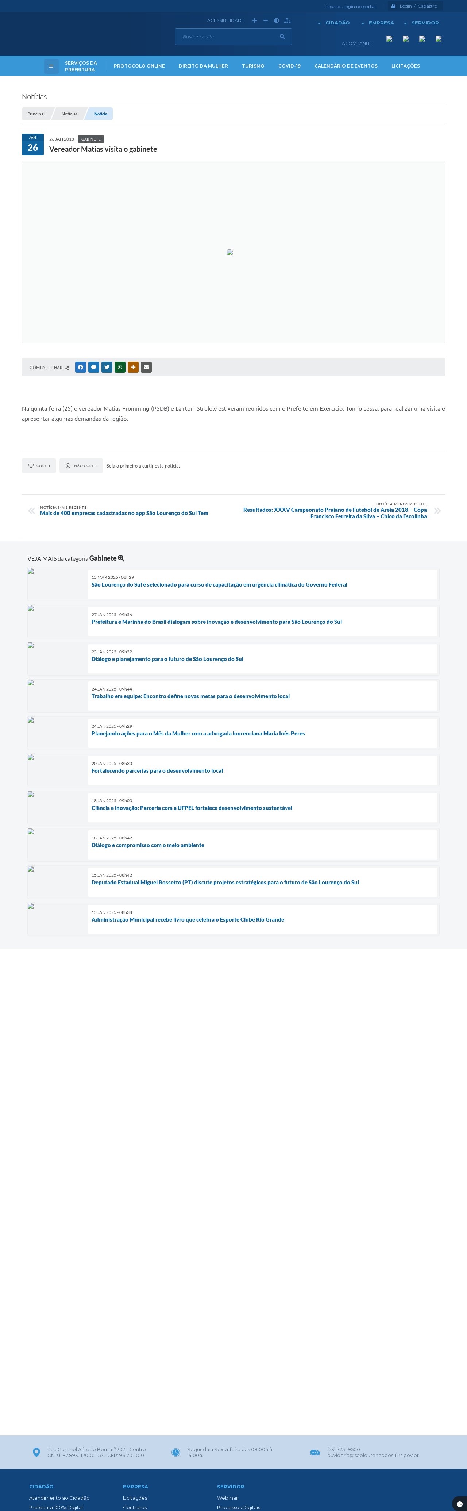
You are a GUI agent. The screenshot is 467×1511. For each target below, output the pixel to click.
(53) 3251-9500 (343, 1449)
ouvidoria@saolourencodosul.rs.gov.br (373, 1455)
